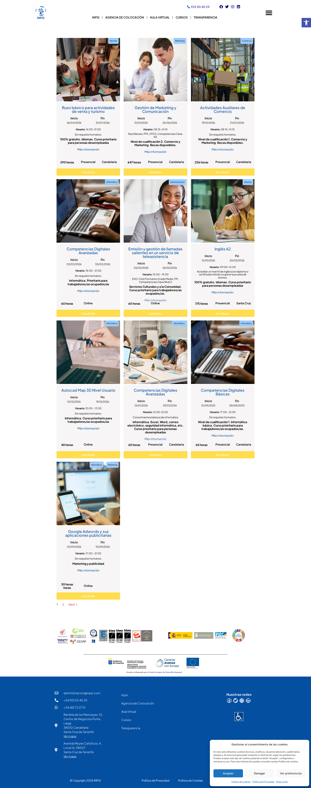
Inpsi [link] (95, 17)
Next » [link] (73, 604)
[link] (306, 22)
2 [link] (63, 604)
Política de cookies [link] (241, 781)
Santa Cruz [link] (243, 303)
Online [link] (88, 303)
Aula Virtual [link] (160, 17)
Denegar (259, 773)
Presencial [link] (88, 162)
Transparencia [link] (205, 17)
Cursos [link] (182, 17)
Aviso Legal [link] (282, 781)
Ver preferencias (291, 773)
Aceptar (228, 773)
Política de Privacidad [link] (263, 781)
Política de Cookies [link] (190, 780)
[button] (268, 12)
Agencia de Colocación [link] (124, 17)
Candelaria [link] (109, 162)
